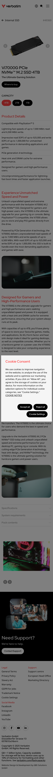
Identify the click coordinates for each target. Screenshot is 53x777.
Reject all (40, 407)
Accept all (25, 407)
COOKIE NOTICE (13, 395)
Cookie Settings (37, 414)
